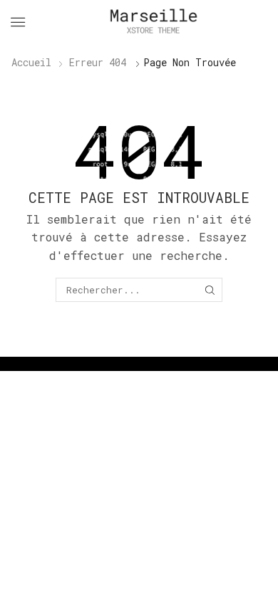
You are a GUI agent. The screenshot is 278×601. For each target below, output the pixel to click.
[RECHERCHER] (209, 290)
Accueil (31, 62)
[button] (18, 22)
